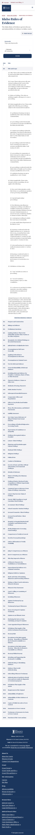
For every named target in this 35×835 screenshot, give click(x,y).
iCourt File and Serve (9, 773)
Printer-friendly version (23, 318)
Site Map (5, 782)
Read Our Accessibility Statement (22, 747)
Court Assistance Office (9, 822)
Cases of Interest (7, 819)
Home (3, 15)
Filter (17, 56)
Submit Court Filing (16, 2)
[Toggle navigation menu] (32, 7)
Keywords (8, 41)
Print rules (28, 33)
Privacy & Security (8, 791)
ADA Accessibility (8, 789)
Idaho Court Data (7, 814)
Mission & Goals (7, 759)
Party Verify (6, 827)
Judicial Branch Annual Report (12, 817)
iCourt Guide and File (9, 770)
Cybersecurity (6, 794)
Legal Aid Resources (8, 808)
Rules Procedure (12, 15)
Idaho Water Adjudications (10, 824)
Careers (4, 780)
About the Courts (7, 756)
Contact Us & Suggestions (10, 761)
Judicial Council (7, 803)
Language (6, 2)
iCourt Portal (6, 768)
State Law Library (7, 805)
